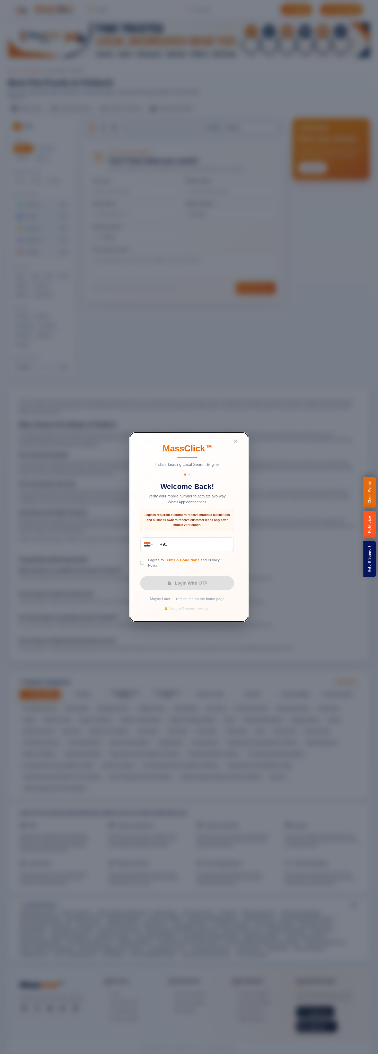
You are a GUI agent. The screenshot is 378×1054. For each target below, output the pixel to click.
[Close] (235, 441)
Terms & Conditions (182, 560)
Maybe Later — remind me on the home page (187, 599)
